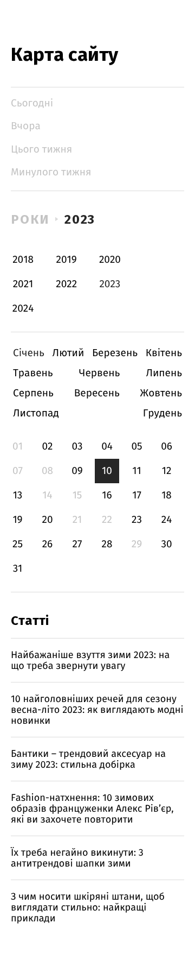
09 (77, 471)
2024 (23, 308)
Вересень (97, 393)
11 (136, 471)
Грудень (162, 413)
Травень (33, 373)
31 (18, 568)
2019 (66, 260)
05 (136, 446)
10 (107, 471)
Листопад (36, 413)
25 (17, 544)
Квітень (164, 353)
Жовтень (161, 393)
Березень (115, 353)
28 (107, 544)
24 (166, 520)
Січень (28, 353)
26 (47, 544)
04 (107, 446)
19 (17, 520)
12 (167, 471)
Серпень (33, 393)
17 (136, 495)
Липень (164, 373)
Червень (99, 373)
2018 (23, 260)
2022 (66, 284)
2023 (80, 219)
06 (166, 446)
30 (166, 544)
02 (47, 446)
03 (77, 446)
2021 (23, 284)
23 (137, 520)
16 (107, 495)
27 (77, 544)
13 (18, 495)
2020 (110, 260)
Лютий (68, 353)
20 (47, 520)
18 (166, 495)
